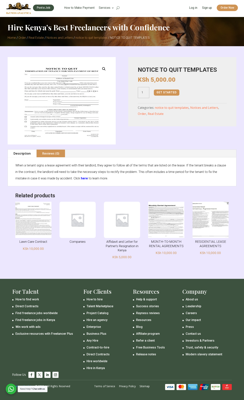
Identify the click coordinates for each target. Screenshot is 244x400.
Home (12, 38)
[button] (103, 68)
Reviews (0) (50, 153)
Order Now (227, 7)
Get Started (167, 92)
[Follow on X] (39, 375)
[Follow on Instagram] (55, 375)
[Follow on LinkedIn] (47, 375)
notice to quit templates (91, 38)
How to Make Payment (79, 8)
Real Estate (36, 38)
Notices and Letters (60, 38)
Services (104, 8)
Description (22, 153)
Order (22, 38)
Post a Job (43, 7)
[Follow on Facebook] (31, 375)
